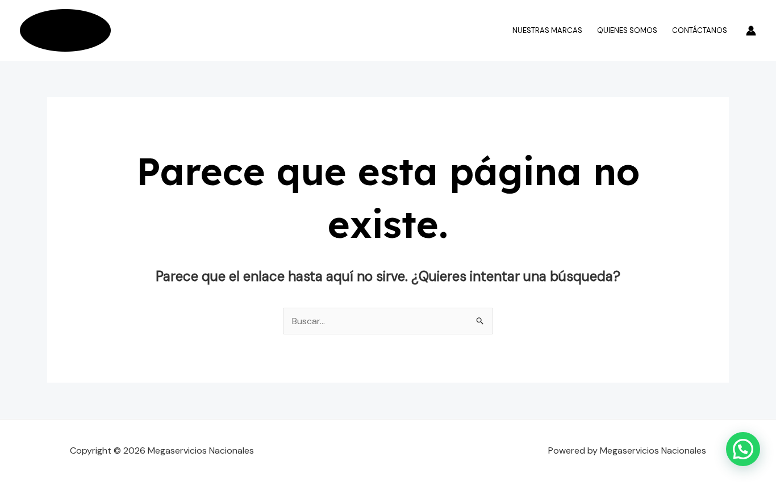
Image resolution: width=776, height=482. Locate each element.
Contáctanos (699, 30)
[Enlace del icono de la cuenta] (751, 31)
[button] (743, 449)
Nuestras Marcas (547, 30)
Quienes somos (627, 30)
